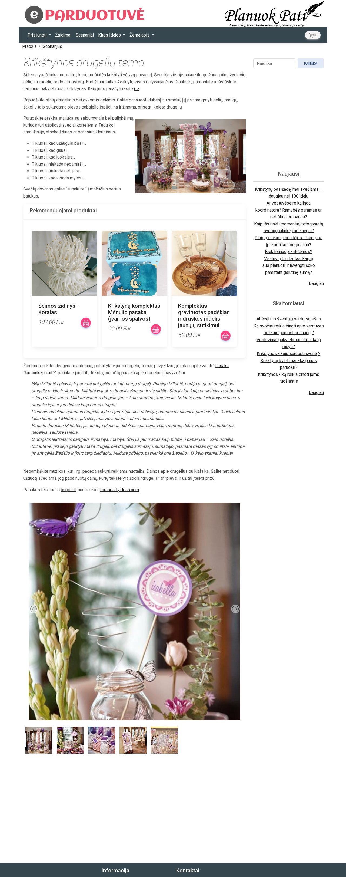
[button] (313, 35)
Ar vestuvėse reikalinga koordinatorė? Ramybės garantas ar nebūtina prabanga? (288, 210)
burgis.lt (68, 489)
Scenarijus (52, 46)
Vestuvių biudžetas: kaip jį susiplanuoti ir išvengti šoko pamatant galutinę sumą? (288, 265)
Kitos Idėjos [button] (110, 35)
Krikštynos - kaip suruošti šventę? (288, 353)
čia (136, 88)
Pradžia (29, 46)
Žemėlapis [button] (140, 35)
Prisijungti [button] (38, 35)
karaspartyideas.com (119, 489)
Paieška (310, 63)
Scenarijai (85, 35)
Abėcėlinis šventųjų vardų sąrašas (289, 318)
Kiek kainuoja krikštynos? (288, 251)
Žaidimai (63, 35)
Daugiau (316, 283)
